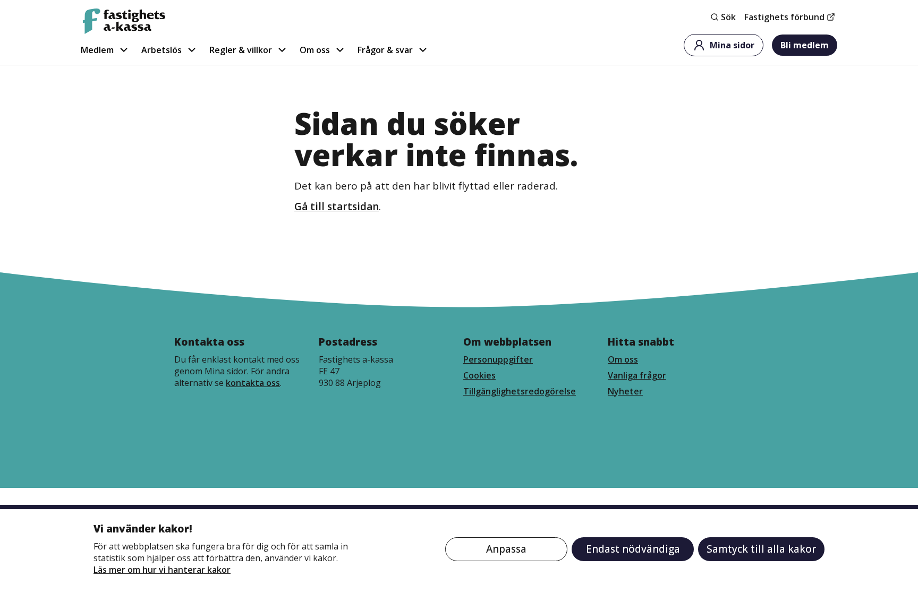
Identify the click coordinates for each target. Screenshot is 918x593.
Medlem (97, 50)
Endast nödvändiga (633, 549)
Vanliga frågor (637, 375)
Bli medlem (804, 45)
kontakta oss (253, 383)
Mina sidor (732, 45)
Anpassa (506, 549)
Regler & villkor (240, 50)
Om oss (315, 50)
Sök (728, 17)
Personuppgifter (498, 359)
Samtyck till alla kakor (761, 549)
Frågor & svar (385, 50)
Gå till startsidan (336, 206)
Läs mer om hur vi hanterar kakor (162, 569)
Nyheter (625, 391)
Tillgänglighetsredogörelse (519, 391)
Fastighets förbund (784, 17)
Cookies (479, 375)
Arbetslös (161, 50)
